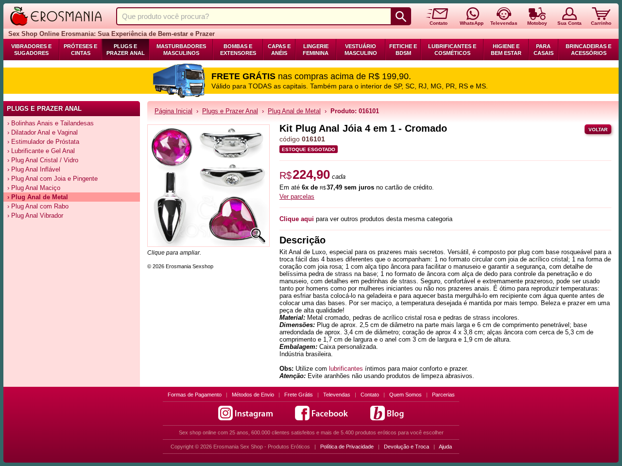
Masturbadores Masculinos (181, 49)
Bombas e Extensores (238, 49)
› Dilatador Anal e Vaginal (42, 132)
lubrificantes (346, 368)
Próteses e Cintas (80, 49)
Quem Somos (405, 394)
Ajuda (445, 446)
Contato (370, 394)
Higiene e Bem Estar (506, 49)
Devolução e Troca (406, 446)
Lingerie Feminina (315, 49)
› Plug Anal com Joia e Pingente (52, 178)
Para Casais (543, 49)
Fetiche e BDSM (403, 49)
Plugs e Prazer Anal (125, 49)
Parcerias (443, 394)
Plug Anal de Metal (294, 111)
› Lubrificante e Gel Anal (41, 151)
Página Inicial (173, 111)
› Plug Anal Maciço (33, 187)
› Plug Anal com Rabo (38, 206)
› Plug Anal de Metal (37, 197)
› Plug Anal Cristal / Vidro (42, 160)
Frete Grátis (298, 394)
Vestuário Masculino (361, 49)
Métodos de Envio (253, 394)
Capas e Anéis (279, 49)
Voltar (597, 129)
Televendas (336, 394)
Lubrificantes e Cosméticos (452, 49)
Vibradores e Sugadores (31, 49)
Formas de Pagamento (195, 394)
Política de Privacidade (347, 446)
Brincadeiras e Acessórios (588, 49)
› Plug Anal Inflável (33, 169)
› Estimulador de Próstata (43, 141)
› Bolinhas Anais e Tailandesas (50, 123)
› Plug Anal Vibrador (35, 215)
